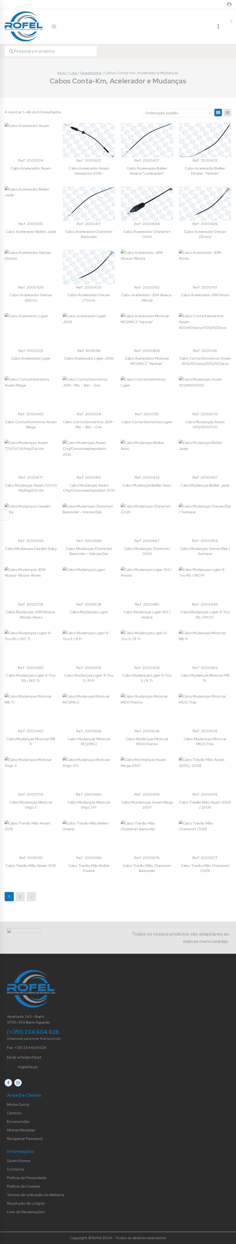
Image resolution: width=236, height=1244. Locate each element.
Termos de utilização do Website (35, 1194)
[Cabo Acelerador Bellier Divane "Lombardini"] (147, 140)
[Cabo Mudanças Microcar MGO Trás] (205, 710)
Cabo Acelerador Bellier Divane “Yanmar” (205, 171)
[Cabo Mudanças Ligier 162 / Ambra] (147, 584)
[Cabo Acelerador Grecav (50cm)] (205, 203)
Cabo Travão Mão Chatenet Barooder (147, 868)
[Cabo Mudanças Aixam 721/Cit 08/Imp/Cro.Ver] (31, 457)
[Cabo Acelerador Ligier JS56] (89, 330)
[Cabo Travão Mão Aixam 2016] (31, 837)
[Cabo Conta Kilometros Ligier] (147, 393)
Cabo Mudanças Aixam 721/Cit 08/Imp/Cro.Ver (31, 488)
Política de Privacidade (26, 1177)
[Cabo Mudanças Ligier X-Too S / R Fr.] (89, 647)
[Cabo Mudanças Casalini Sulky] (31, 520)
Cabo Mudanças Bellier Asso (147, 485)
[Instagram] (18, 1082)
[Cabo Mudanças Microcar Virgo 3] (31, 774)
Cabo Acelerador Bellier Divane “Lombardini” (147, 171)
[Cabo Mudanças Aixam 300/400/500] (205, 393)
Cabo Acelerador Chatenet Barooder (89, 234)
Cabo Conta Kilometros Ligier (147, 422)
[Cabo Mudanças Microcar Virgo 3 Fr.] (89, 774)
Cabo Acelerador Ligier (30, 358)
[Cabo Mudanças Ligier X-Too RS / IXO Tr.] (31, 647)
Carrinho (14, 1113)
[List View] (227, 112)
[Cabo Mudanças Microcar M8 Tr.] (31, 710)
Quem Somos (18, 1160)
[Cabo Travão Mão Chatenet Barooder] (147, 837)
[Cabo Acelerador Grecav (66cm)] (31, 267)
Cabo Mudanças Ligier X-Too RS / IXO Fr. (205, 614)
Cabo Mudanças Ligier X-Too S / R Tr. (147, 678)
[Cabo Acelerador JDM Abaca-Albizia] (147, 267)
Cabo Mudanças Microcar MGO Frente (147, 741)
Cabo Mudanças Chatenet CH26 (147, 551)
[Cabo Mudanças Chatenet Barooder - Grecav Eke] (89, 520)
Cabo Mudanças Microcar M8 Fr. (205, 678)
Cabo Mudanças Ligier (89, 612)
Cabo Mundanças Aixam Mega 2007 (147, 805)
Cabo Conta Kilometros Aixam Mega (31, 424)
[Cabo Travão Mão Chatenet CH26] (205, 837)
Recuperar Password (24, 1138)
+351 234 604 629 (30, 1047)
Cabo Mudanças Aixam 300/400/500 (205, 424)
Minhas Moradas (21, 1130)
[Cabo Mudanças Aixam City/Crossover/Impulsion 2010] (89, 457)
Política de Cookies (23, 1186)
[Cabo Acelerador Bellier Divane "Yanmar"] (205, 140)
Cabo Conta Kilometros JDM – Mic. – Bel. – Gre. (89, 424)
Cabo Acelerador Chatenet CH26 (147, 234)
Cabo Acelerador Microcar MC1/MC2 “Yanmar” (147, 361)
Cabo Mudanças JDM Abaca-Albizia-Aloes (31, 614)
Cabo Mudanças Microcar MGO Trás (205, 741)
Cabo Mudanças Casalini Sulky (31, 548)
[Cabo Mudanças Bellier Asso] (147, 457)
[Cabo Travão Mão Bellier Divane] (89, 837)
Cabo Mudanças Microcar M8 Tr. (31, 741)
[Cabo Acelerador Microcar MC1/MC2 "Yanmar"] (147, 330)
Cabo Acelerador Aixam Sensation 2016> (89, 171)
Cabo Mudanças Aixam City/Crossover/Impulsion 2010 (89, 488)
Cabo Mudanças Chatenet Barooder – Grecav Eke (89, 551)
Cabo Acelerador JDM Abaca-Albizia (147, 297)
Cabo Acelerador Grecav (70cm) (89, 297)
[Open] (4, 515)
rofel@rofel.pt (29, 1057)
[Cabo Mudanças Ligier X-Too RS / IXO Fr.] (205, 584)
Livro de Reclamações (26, 1211)
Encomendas (18, 1121)
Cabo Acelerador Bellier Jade (31, 231)
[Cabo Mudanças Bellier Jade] (205, 457)
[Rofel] (24, 26)
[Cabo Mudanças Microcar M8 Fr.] (205, 647)
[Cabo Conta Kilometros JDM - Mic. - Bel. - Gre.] (89, 393)
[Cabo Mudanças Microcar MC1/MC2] (89, 710)
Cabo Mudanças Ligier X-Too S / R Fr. (89, 678)
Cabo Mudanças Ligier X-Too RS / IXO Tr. (31, 678)
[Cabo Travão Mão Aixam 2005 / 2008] (205, 774)
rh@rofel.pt (28, 1067)
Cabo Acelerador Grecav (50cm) (205, 234)
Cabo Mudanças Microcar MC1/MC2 (89, 741)
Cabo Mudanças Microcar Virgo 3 (30, 805)
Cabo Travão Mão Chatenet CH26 (205, 868)
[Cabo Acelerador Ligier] (31, 330)
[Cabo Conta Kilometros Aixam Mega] (31, 393)
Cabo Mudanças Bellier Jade (205, 485)
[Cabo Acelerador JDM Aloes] (205, 267)
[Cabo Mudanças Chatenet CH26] (147, 520)
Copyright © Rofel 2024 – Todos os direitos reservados (118, 1237)
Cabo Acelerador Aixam (31, 168)
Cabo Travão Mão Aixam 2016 (31, 865)
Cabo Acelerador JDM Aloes (205, 295)
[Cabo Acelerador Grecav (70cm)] (89, 267)
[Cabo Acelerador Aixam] (31, 140)
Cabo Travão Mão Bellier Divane (89, 868)
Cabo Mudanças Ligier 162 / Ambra (147, 614)
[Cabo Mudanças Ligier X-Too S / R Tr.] (147, 647)
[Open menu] (218, 26)
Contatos (15, 1169)
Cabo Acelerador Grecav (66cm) (31, 297)
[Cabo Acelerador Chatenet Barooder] (89, 203)
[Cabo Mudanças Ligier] (89, 584)
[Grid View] (218, 112)
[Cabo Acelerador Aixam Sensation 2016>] (89, 140)
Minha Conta (18, 1104)
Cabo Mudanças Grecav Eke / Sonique (205, 551)
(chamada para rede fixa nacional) (34, 1038)
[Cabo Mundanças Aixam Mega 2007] (147, 774)
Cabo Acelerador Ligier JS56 (89, 358)
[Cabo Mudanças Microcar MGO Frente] (147, 710)
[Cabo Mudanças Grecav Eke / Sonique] (205, 520)
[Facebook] (8, 1082)
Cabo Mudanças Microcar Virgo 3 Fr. (89, 805)
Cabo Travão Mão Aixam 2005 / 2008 (205, 805)
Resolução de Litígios (26, 1203)
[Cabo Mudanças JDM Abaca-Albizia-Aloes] (31, 584)
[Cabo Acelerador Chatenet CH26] (147, 203)
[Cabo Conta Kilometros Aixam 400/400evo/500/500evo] (205, 330)
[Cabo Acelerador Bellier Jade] (31, 203)
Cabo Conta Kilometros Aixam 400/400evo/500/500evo (205, 361)
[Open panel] (54, 26)
